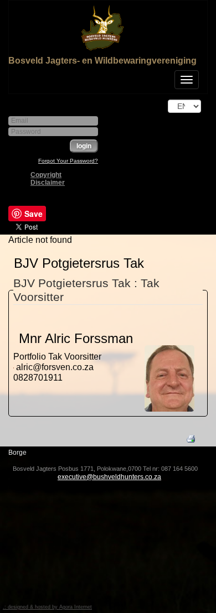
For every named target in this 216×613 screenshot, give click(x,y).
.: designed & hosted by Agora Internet (47, 607)
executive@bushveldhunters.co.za (109, 477)
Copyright (45, 175)
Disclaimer (47, 182)
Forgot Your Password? (68, 161)
